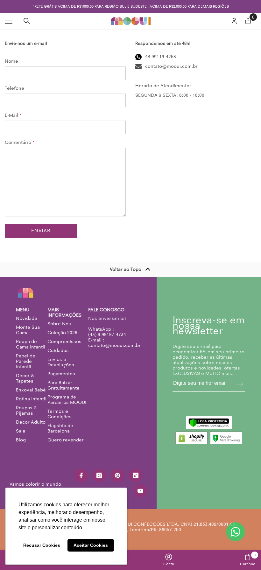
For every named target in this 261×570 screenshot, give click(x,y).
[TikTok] (135, 475)
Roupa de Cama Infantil (30, 344)
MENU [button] (22, 310)
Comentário (20, 142)
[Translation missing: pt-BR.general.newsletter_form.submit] (239, 384)
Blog (21, 440)
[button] (41, 231)
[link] (169, 560)
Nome (11, 61)
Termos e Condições (59, 413)
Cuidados (58, 350)
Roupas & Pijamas (26, 410)
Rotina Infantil (31, 399)
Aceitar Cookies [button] (91, 545)
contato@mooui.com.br (171, 66)
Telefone (14, 88)
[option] (130, 6)
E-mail (13, 115)
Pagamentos (61, 373)
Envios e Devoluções (60, 362)
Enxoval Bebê (31, 390)
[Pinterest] (117, 475)
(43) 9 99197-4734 (107, 334)
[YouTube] (140, 490)
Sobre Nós (59, 324)
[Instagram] (99, 475)
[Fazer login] (234, 21)
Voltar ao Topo (125, 269)
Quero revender (65, 440)
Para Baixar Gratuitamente (63, 385)
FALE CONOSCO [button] (106, 310)
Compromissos (64, 341)
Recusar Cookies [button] (41, 545)
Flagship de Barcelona (60, 428)
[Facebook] (81, 475)
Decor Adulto (31, 422)
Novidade (26, 318)
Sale (20, 431)
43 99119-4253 (160, 57)
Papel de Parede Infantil (25, 361)
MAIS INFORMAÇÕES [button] (64, 312)
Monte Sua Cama (28, 329)
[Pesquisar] (26, 21)
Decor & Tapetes (25, 378)
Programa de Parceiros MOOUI (66, 399)
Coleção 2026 (62, 332)
